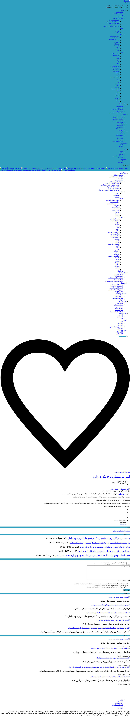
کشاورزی (117, 31)
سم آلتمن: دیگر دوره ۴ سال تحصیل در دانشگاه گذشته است (104, 551)
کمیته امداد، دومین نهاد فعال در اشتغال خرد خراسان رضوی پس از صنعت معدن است (93, 555)
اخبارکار (121, 494)
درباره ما (120, 706)
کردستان (117, 84)
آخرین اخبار (119, 701)
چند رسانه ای (123, 159)
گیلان (118, 92)
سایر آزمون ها (120, 122)
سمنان (117, 76)
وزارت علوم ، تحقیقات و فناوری (112, 21)
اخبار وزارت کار (119, 12)
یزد (118, 101)
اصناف (121, 136)
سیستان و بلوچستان (114, 77)
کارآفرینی (121, 133)
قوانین (125, 149)
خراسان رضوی (116, 69)
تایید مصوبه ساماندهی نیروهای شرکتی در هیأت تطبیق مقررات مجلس (99, 542)
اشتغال (128, 531)
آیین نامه (121, 154)
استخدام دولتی (119, 106)
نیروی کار (116, 531)
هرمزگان (117, 98)
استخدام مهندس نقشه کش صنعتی (118, 168)
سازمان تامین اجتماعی (118, 13)
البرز (118, 60)
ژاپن (124, 531)
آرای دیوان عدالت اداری (118, 155)
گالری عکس (120, 160)
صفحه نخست (122, 336)
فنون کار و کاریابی (122, 124)
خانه (129, 472)
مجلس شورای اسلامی (114, 36)
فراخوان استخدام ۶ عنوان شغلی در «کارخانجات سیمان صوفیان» (87, 168)
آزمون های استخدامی (118, 116)
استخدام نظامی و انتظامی (117, 109)
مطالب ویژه (123, 143)
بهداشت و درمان (115, 37)
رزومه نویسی (120, 127)
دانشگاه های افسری (115, 24)
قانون (121, 151)
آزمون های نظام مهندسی (117, 120)
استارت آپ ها (120, 139)
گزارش (121, 144)
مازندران (117, 95)
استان (121, 52)
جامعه (121, 34)
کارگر (121, 531)
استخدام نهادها (120, 108)
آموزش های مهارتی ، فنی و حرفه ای (111, 26)
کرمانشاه (117, 87)
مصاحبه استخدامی (119, 128)
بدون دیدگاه (123, 524)
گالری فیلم (120, 162)
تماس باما (120, 708)
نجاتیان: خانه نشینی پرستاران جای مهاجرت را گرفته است (105, 547)
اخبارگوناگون (123, 10)
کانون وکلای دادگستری (118, 119)
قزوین (118, 80)
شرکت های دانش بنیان (118, 141)
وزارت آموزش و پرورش (114, 20)
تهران (118, 64)
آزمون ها (124, 114)
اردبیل (118, 56)
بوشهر (118, 63)
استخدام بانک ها (119, 111)
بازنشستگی (116, 44)
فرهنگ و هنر (116, 42)
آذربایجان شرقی (115, 53)
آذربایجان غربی (116, 55)
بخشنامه (121, 152)
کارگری (121, 15)
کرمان (118, 85)
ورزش (117, 47)
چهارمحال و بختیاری (115, 66)
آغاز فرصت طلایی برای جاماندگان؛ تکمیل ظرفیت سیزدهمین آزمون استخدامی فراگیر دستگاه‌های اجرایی (30, 170)
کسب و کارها (123, 131)
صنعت (118, 29)
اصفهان (117, 58)
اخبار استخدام (123, 104)
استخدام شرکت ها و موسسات (116, 112)
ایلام (118, 61)
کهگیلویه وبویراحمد (115, 88)
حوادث (118, 50)
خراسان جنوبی (116, 68)
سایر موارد (120, 157)
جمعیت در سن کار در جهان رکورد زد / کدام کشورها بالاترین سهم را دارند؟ (44, 168)
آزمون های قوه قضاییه (118, 117)
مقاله (122, 147)
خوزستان (117, 72)
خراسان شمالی (115, 71)
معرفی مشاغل (119, 135)
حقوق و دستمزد (119, 16)
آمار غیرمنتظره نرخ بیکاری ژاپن (111, 476)
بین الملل (121, 103)
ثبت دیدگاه (126, 590)
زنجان (118, 74)
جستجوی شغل (119, 125)
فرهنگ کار (120, 130)
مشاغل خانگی (120, 138)
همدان (118, 100)
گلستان (117, 90)
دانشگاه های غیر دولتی (114, 23)
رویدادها (117, 48)
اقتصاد (121, 28)
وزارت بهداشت (112, 39)
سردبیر (116, 520)
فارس (118, 79)
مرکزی (117, 96)
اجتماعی (117, 40)
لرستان (117, 93)
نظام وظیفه (116, 45)
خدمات (117, 32)
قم (118, 82)
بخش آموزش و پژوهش (118, 18)
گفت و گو (121, 146)
